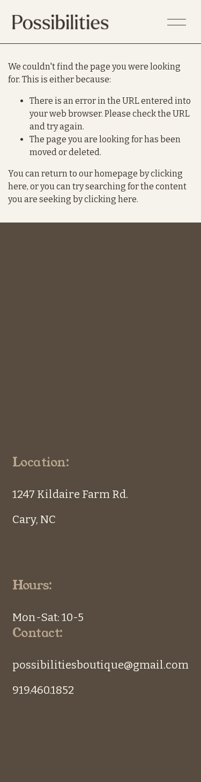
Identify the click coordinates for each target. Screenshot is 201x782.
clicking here (110, 199)
